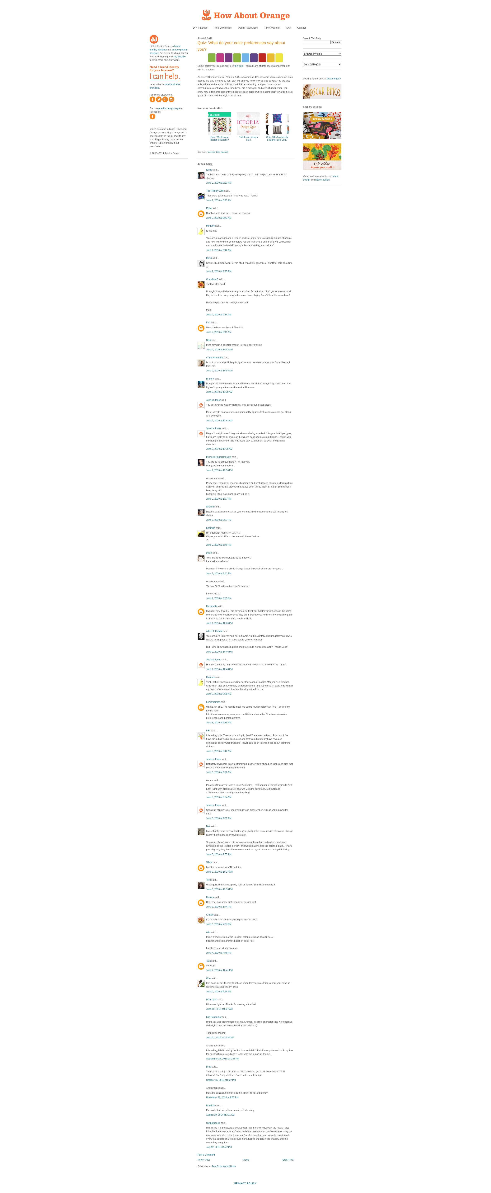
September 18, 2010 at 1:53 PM (222, 1058)
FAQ (288, 27)
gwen (209, 553)
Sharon (210, 506)
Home (246, 1159)
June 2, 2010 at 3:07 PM (218, 520)
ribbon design (322, 179)
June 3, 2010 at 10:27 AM (219, 871)
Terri (208, 880)
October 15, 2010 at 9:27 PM (221, 1080)
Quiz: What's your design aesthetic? (219, 138)
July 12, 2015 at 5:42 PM (219, 1147)
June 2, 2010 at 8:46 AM (218, 250)
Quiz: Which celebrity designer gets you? (277, 138)
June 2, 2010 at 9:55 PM (218, 598)
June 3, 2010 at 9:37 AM (218, 818)
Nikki (208, 340)
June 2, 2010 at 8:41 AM (218, 218)
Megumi (210, 225)
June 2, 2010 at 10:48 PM (219, 669)
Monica (210, 897)
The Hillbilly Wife (215, 191)
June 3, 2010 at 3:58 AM (218, 694)
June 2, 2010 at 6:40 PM (218, 545)
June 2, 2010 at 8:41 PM (218, 573)
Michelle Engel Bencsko (218, 457)
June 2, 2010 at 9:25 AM (218, 271)
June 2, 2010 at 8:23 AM (218, 183)
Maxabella (211, 606)
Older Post (288, 1159)
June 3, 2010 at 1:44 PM (218, 906)
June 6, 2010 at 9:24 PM (218, 991)
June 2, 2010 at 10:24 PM (219, 623)
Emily (209, 169)
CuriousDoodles (214, 357)
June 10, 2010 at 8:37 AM (219, 1009)
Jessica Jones (213, 400)
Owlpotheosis (213, 1123)
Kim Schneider (214, 1017)
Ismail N (210, 1105)
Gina (208, 978)
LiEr (208, 730)
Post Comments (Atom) (224, 1166)
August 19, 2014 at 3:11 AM (220, 1115)
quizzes (211, 152)
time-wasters (222, 152)
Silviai (209, 862)
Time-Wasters (272, 27)
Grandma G (212, 279)
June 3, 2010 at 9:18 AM (218, 751)
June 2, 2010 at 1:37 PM (218, 498)
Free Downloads (223, 27)
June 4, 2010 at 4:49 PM (218, 952)
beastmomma (213, 702)
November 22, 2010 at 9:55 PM (222, 1097)
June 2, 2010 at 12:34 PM (219, 470)
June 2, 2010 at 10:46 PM (219, 651)
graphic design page (169, 108)
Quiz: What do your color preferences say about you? (241, 45)
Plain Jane (211, 999)
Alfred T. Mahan (214, 631)
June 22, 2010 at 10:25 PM (220, 1037)
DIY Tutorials (200, 27)
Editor (209, 208)
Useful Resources (248, 27)
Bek (208, 826)
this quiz (239, 66)
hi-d (208, 322)
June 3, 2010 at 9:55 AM (218, 854)
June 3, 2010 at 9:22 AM (218, 772)
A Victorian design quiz (248, 138)
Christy (210, 914)
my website (180, 56)
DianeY (210, 378)
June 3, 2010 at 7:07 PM (218, 924)
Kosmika (210, 528)
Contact (301, 27)
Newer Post (204, 1159)
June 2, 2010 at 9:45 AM (218, 332)
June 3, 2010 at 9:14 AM (218, 722)
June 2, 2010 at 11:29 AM (219, 392)
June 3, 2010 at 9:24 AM (218, 797)
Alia (208, 932)
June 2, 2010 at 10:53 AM (219, 370)
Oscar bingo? (334, 78)
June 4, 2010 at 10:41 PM (219, 970)
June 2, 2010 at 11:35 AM (219, 449)
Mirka (209, 258)
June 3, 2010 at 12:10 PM (219, 889)
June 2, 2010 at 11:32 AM (219, 420)
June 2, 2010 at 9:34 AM (218, 314)
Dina (208, 1066)
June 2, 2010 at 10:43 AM (219, 349)
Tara (208, 961)
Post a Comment (206, 1154)
